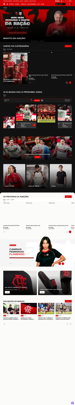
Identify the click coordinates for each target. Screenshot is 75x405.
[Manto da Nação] (1, 25)
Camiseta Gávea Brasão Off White (11, 225)
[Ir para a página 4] (35, 82)
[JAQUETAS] (74, 25)
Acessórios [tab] (12, 199)
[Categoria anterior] (59, 263)
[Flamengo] (5, 4)
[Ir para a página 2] (32, 82)
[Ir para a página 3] (33, 82)
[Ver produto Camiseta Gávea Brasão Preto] (36, 213)
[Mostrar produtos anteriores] (67, 82)
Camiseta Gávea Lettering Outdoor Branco (59, 225)
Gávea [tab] (4, 199)
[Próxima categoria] (63, 263)
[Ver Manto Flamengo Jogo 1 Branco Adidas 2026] (34, 125)
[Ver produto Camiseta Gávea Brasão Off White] (14, 213)
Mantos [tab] (4, 49)
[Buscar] (67, 4)
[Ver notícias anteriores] (67, 324)
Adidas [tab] (4, 95)
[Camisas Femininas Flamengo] (37, 251)
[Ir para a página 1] (30, 82)
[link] (37, 25)
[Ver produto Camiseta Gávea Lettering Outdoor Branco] (59, 213)
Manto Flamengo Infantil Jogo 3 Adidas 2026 (61, 75)
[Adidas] (61, 1)
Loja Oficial (5, 7)
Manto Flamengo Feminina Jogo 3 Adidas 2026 (38, 75)
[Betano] (57, 1)
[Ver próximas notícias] (70, 324)
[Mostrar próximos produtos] (70, 82)
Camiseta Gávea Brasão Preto (33, 225)
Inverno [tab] (8, 199)
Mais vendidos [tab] (9, 49)
